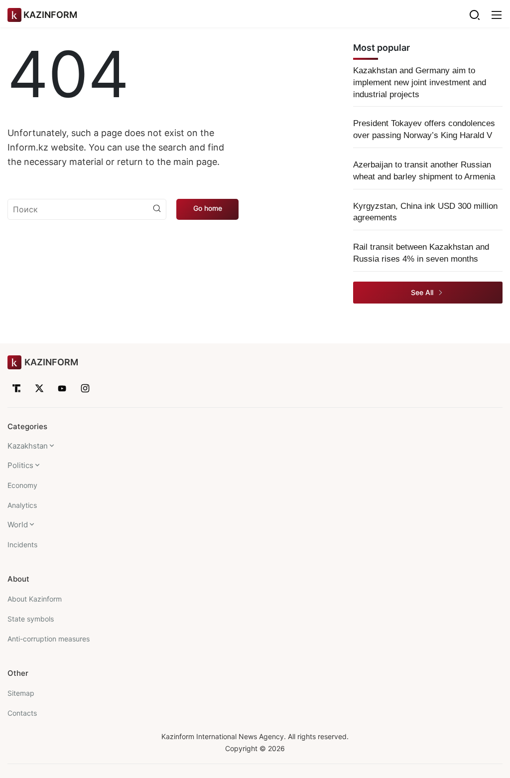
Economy (22, 485)
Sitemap (20, 693)
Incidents (22, 544)
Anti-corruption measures (48, 638)
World (17, 524)
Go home (207, 208)
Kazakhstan (27, 446)
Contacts (22, 713)
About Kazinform (34, 599)
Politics (20, 465)
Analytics (22, 505)
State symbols (30, 619)
